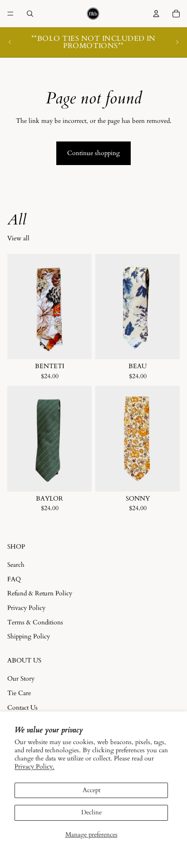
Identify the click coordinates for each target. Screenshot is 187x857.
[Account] (156, 14)
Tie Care (19, 693)
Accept (91, 790)
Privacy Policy (26, 608)
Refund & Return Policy (39, 593)
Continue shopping (93, 153)
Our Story (20, 679)
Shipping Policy (28, 636)
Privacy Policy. (34, 766)
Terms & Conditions (35, 622)
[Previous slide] (10, 42)
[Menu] (10, 13)
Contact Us (22, 707)
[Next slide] (177, 42)
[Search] (30, 14)
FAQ (14, 579)
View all (18, 238)
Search (16, 564)
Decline (91, 812)
